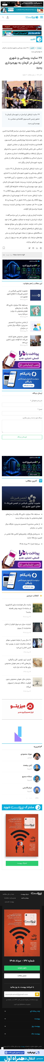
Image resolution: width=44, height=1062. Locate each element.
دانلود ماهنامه (22, 968)
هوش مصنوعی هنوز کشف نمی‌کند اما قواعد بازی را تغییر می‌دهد (17, 339)
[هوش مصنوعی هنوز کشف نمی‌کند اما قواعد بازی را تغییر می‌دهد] (35, 346)
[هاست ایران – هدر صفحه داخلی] (22, 33)
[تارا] (22, 359)
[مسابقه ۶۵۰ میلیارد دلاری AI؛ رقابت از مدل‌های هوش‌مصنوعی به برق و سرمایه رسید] (35, 316)
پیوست (39, 48)
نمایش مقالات (22, 976)
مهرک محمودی (26, 754)
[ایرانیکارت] (22, 1052)
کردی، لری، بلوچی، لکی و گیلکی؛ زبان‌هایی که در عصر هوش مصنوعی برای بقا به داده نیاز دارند (18, 663)
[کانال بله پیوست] (22, 10)
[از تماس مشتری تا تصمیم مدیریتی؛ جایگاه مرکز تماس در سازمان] (35, 331)
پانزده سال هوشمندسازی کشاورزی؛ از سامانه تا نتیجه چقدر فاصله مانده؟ (18, 608)
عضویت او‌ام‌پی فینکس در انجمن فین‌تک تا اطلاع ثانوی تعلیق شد (17, 294)
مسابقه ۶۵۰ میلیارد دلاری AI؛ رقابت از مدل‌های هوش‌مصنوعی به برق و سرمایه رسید (17, 310)
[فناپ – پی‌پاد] (22, 379)
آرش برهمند (27, 765)
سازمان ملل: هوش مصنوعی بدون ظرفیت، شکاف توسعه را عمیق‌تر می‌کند (18, 683)
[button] (41, 17)
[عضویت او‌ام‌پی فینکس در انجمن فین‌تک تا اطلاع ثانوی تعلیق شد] (35, 300)
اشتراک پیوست (22, 863)
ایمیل (40, 409)
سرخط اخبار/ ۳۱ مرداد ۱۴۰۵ (29, 544)
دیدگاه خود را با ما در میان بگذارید (32, 418)
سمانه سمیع (27, 776)
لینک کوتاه (9, 255)
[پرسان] (22, 27)
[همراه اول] (22, 1058)
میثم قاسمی (27, 787)
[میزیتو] (22, 709)
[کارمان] (22, 731)
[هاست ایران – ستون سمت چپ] (22, 269)
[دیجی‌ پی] (22, 4)
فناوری (33, 39)
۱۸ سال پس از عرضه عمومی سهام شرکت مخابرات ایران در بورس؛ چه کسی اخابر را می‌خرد (18, 644)
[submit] (37, 994)
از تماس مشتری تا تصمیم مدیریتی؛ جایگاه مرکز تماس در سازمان (18, 325)
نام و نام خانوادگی (37, 401)
